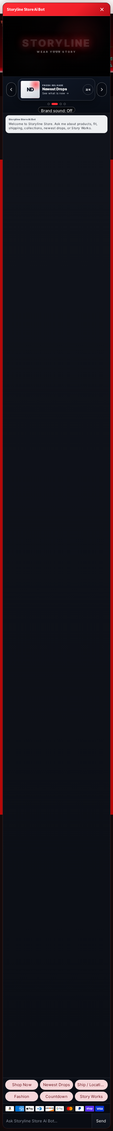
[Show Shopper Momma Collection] (49, 104)
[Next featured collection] (102, 89)
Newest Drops (56, 1084)
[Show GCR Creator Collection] (65, 104)
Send (101, 1120)
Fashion (21, 1096)
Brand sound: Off (56, 110)
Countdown (56, 1096)
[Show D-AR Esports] (61, 104)
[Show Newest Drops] (55, 104)
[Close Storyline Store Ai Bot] (101, 9)
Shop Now (22, 1084)
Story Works (91, 1096)
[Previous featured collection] (11, 89)
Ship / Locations (92, 1084)
